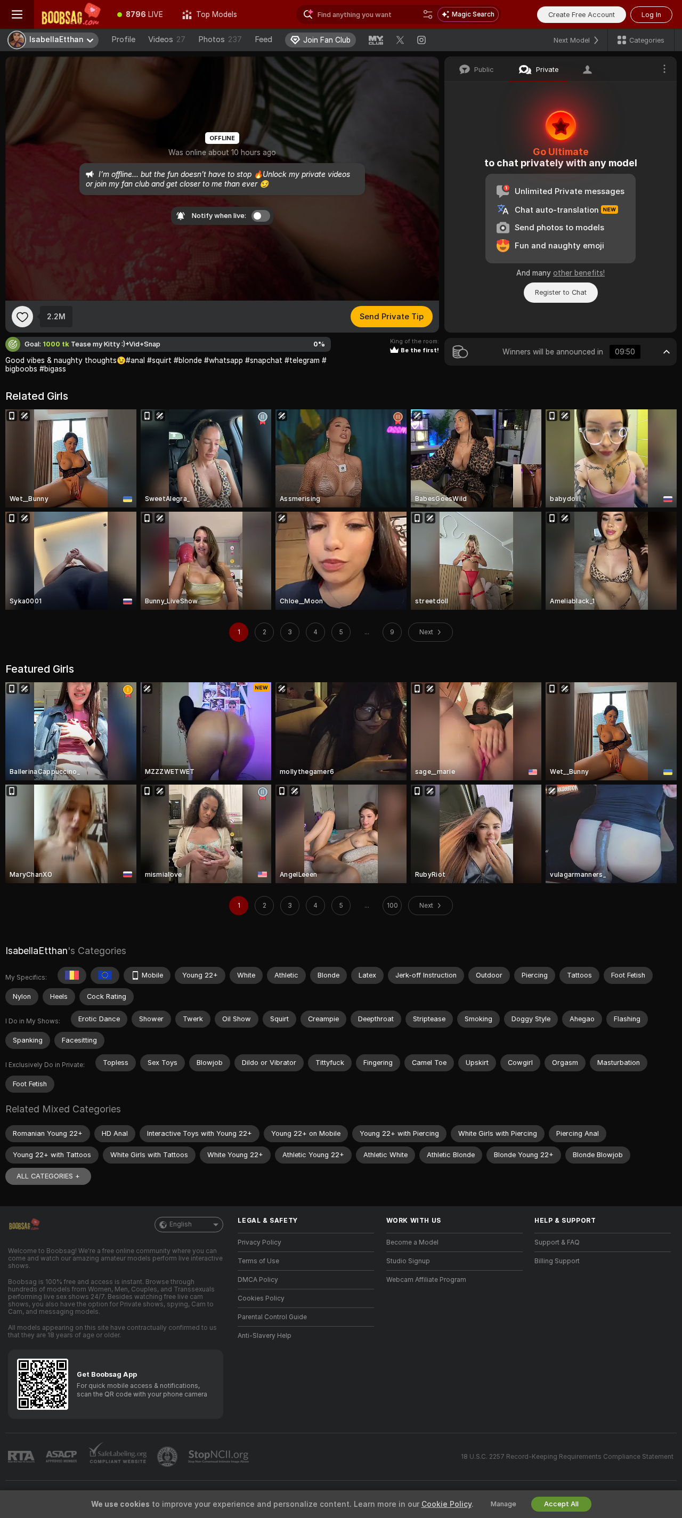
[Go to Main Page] (71, 14)
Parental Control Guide (272, 1317)
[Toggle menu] (17, 14)
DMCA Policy (258, 1279)
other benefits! (579, 273)
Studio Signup (408, 1261)
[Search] (427, 14)
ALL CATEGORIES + (48, 1176)
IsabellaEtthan (36, 950)
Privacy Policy (259, 1242)
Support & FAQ (557, 1242)
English (180, 1224)
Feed (263, 39)
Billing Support (557, 1261)
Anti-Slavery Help (264, 1335)
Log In (651, 15)
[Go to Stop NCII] (219, 1456)
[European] (105, 975)
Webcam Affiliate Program (426, 1279)
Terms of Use (258, 1261)
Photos (220, 39)
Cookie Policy (446, 1504)
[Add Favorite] (22, 316)
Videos (166, 39)
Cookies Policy (261, 1298)
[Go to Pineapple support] (168, 1457)
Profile (123, 39)
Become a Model (412, 1242)
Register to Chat (561, 292)
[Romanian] (72, 975)
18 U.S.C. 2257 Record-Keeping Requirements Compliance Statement (567, 1456)
